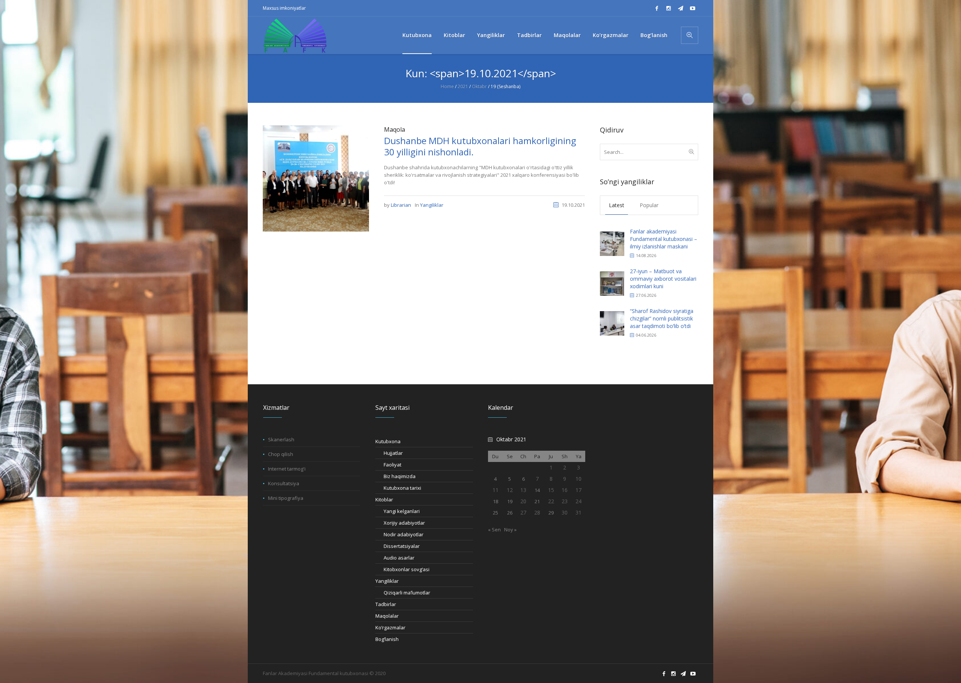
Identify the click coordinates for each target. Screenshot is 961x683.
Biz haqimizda (400, 476)
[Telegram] (680, 8)
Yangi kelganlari (402, 511)
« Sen (494, 529)
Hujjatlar (393, 453)
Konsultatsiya (283, 483)
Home (447, 86)
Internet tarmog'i (287, 468)
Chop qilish (280, 454)
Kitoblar (384, 499)
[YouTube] (692, 8)
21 (537, 501)
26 (509, 512)
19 (509, 501)
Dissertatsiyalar (402, 546)
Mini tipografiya (285, 498)
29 (551, 512)
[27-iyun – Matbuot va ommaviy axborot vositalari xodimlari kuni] (612, 282)
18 (495, 501)
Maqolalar (387, 615)
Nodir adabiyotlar (403, 534)
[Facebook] (656, 8)
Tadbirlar (385, 604)
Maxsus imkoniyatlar (284, 8)
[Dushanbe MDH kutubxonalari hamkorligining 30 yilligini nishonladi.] (316, 178)
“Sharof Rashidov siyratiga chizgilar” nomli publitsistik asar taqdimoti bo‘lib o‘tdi (661, 318)
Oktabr (479, 86)
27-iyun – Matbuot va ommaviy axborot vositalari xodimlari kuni (663, 279)
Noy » (510, 529)
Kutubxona (388, 441)
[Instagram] (668, 8)
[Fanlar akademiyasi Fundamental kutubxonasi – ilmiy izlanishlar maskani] (612, 243)
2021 (463, 86)
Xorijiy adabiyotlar (404, 522)
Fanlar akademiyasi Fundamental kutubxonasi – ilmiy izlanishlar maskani (663, 239)
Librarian (401, 205)
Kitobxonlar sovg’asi (406, 569)
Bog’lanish (387, 639)
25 (495, 512)
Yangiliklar (431, 205)
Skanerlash (281, 439)
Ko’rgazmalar (390, 627)
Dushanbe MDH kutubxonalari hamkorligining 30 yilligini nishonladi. (480, 146)
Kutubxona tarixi (402, 487)
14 (537, 490)
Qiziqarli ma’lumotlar (407, 592)
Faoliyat (392, 464)
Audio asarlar (399, 557)
